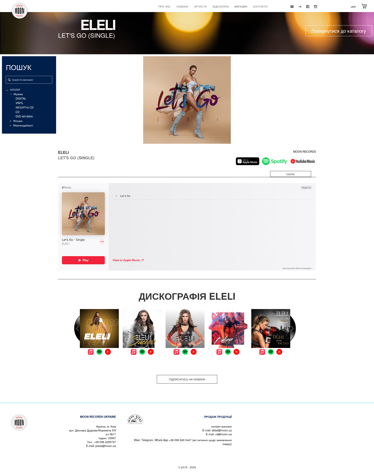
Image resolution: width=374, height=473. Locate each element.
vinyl (19, 103)
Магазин (241, 6)
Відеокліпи (221, 6)
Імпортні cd (25, 107)
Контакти (260, 6)
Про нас (164, 6)
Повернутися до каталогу (338, 30)
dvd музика (24, 116)
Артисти (200, 6)
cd (17, 112)
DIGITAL (21, 98)
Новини (182, 6)
